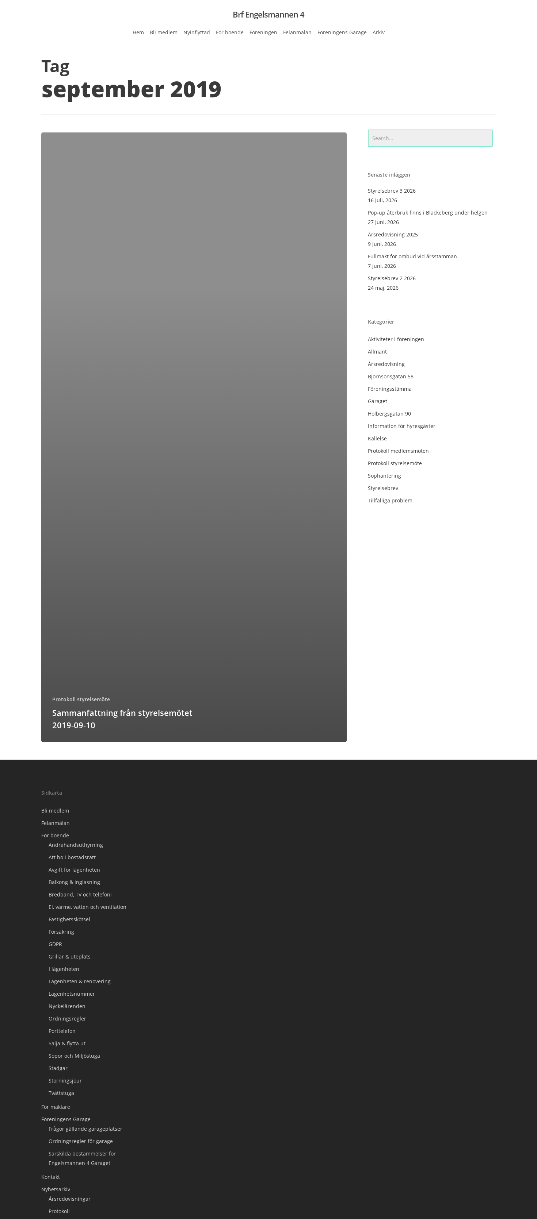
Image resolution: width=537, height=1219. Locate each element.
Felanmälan (55, 822)
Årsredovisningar (70, 1198)
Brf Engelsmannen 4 (268, 14)
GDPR (55, 944)
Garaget (377, 401)
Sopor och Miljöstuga (74, 1055)
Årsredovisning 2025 (393, 234)
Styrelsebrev (383, 488)
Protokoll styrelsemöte (81, 699)
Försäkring (61, 931)
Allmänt (377, 351)
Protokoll (59, 1211)
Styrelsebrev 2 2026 (392, 278)
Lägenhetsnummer (72, 993)
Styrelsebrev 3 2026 (392, 190)
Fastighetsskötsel (69, 919)
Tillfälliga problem (390, 500)
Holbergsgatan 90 (389, 413)
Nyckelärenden (67, 1006)
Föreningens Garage (66, 1119)
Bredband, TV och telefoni (80, 894)
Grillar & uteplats (70, 956)
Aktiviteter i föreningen (396, 339)
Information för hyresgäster (401, 426)
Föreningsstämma (390, 388)
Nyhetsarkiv (55, 1189)
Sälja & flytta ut (67, 1043)
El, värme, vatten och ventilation (87, 906)
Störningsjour (65, 1080)
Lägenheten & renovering (80, 981)
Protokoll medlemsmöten (398, 450)
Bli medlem (55, 810)
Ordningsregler (67, 1018)
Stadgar (58, 1068)
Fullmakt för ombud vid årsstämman (412, 256)
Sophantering (384, 475)
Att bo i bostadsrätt (72, 857)
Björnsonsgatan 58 (391, 376)
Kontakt (50, 1176)
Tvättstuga (61, 1092)
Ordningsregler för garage (81, 1141)
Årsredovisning (386, 363)
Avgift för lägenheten (74, 869)
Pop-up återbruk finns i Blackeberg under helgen (428, 212)
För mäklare (55, 1106)
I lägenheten (64, 968)
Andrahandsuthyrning (76, 844)
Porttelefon (62, 1030)
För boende (55, 835)
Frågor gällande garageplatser (85, 1128)
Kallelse (377, 438)
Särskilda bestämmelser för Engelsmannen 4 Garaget (82, 1158)
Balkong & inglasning (74, 882)
